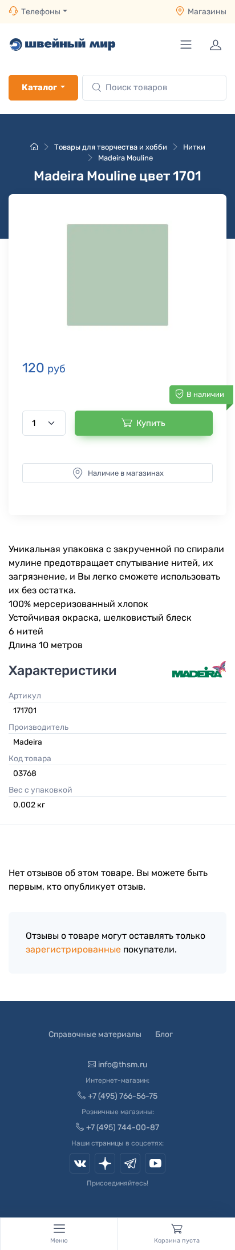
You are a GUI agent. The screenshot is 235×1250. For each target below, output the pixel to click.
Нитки (194, 147)
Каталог (39, 87)
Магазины (207, 12)
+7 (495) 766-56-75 (122, 1096)
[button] (117, 275)
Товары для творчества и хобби (110, 147)
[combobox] (154, 88)
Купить (150, 423)
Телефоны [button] (40, 12)
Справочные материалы (94, 1034)
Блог (164, 1034)
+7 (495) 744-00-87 (122, 1127)
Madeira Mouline (125, 158)
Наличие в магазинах (126, 473)
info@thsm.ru (122, 1065)
